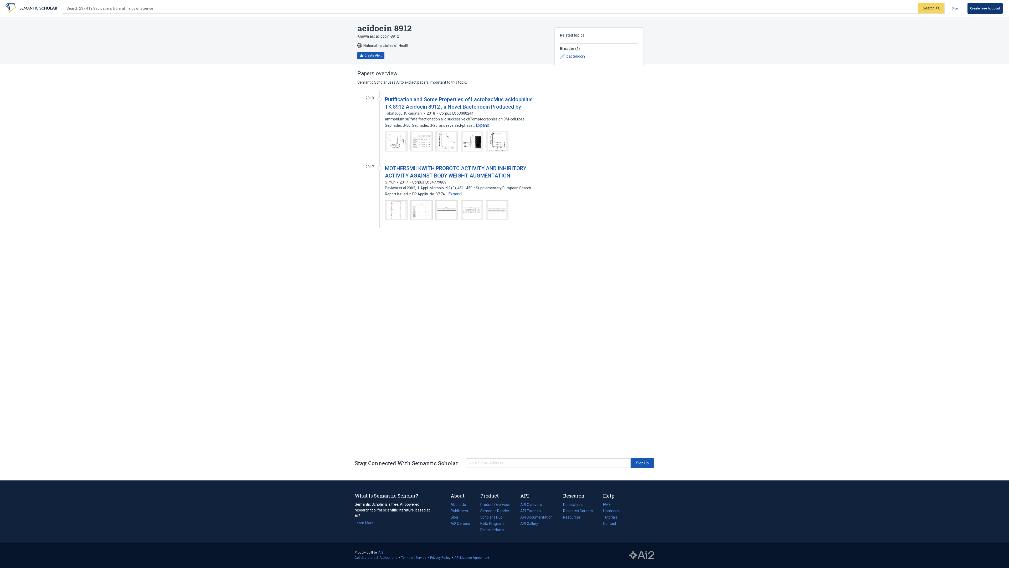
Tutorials (610, 517)
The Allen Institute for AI (641, 555)
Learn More (364, 523)
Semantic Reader (494, 511)
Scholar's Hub (491, 517)
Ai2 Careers (460, 524)
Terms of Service (413, 558)
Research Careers (578, 511)
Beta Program (492, 523)
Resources (572, 517)
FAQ (606, 505)
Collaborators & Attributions (376, 558)
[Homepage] (30, 8)
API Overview (531, 505)
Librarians (611, 511)
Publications (573, 505)
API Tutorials (530, 511)
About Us (458, 505)
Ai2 (380, 552)
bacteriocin (576, 56)
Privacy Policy (440, 558)
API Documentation (536, 517)
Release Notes (492, 530)
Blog (456, 517)
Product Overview (495, 505)
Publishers (459, 511)
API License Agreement (471, 558)
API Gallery (529, 523)
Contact (609, 523)
